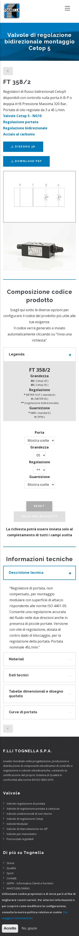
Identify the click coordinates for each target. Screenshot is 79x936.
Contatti (11, 878)
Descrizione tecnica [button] (26, 573)
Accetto (10, 928)
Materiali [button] (16, 659)
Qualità (11, 868)
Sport (10, 873)
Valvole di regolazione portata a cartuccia (33, 808)
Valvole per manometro (22, 834)
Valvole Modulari (17, 824)
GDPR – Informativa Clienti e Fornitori (30, 883)
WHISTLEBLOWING (18, 888)
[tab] (39, 354)
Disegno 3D (24, 146)
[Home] (11, 8)
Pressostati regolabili (20, 839)
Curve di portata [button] (23, 712)
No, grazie (29, 928)
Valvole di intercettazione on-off (27, 829)
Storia (10, 863)
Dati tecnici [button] (18, 675)
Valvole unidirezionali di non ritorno (29, 814)
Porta (39, 432)
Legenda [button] (16, 354)
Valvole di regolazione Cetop (25, 819)
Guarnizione (39, 476)
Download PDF (28, 161)
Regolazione (39, 462)
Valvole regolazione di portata (26, 803)
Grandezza (39, 447)
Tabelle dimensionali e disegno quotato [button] (36, 693)
